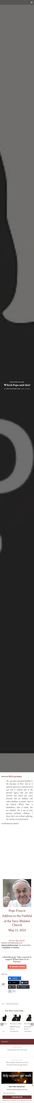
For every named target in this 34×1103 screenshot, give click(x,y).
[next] (32, 1024)
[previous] (1, 1024)
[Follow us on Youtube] (22, 1042)
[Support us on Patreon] (31, 1042)
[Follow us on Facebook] (16, 1042)
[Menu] (31, 2)
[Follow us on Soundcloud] (28, 1042)
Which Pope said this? (17, 382)
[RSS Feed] (25, 1042)
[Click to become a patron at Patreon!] (17, 969)
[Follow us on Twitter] (19, 1042)
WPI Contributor (13, 389)
